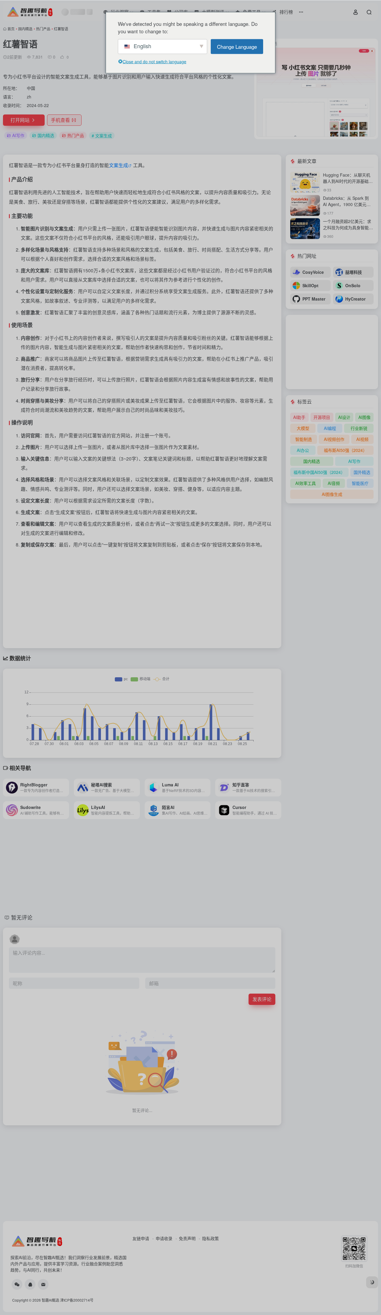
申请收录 (164, 1238)
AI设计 (344, 417)
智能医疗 (360, 483)
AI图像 (364, 417)
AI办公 (303, 450)
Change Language (237, 46)
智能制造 (303, 439)
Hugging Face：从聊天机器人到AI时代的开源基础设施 (348, 181)
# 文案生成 (102, 136)
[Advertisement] (142, 595)
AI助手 (299, 417)
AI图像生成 (332, 494)
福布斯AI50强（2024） (345, 450)
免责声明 (187, 1238)
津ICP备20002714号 (76, 1300)
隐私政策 (210, 1238)
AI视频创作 (334, 439)
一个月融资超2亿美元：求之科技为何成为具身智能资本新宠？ (348, 227)
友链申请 (140, 1238)
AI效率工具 (305, 483)
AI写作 (18, 135)
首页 (11, 28)
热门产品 (43, 28)
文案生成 (118, 165)
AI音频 (334, 483)
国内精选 (25, 28)
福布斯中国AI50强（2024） (319, 472)
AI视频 (362, 439)
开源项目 (321, 417)
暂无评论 (21, 917)
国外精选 (362, 472)
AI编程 (330, 428)
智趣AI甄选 (50, 1300)
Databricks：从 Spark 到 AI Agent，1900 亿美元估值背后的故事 (347, 204)
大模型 (303, 428)
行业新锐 (359, 428)
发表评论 (261, 999)
